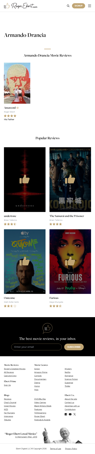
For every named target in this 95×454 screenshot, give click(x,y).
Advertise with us (72, 406)
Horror (37, 386)
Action (37, 369)
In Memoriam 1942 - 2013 (26, 437)
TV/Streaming (40, 413)
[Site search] (68, 6)
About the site (71, 399)
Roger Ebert (39, 416)
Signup (79, 6)
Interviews (8, 416)
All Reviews (9, 372)
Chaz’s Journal (10, 402)
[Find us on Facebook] (66, 414)
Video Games (40, 402)
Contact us (69, 402)
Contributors (70, 409)
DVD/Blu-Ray (40, 399)
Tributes (7, 420)
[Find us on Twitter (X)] (74, 414)
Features (38, 409)
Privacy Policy (71, 449)
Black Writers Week (42, 406)
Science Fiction (71, 379)
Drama (37, 383)
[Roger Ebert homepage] (20, 6)
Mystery (68, 369)
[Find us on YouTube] (70, 414)
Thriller (67, 386)
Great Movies (9, 406)
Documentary (40, 379)
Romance (69, 376)
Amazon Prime (40, 372)
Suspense (69, 383)
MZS (6, 409)
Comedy (38, 376)
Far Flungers (9, 413)
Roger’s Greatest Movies (14, 369)
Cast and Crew (10, 376)
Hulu (36, 390)
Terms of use (55, 449)
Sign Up (7, 385)
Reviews (7, 399)
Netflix (67, 372)
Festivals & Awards (42, 420)
